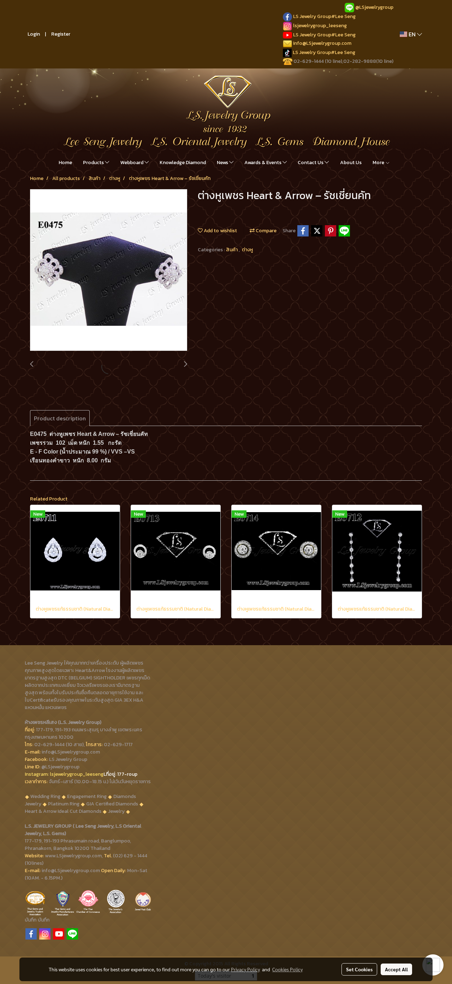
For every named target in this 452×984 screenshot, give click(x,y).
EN (412, 34)
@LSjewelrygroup (374, 7)
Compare (265, 230)
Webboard (132, 162)
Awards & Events (263, 162)
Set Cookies (359, 969)
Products (94, 162)
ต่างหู (247, 249)
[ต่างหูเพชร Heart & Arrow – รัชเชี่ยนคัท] (108, 270)
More (379, 162)
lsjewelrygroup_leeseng (320, 25)
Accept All (396, 969)
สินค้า (232, 249)
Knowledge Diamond (183, 162)
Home (65, 162)
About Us (351, 162)
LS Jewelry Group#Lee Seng (324, 16)
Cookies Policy (287, 969)
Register (60, 34)
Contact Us (311, 162)
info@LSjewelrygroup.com (322, 43)
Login (34, 34)
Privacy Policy (245, 969)
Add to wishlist (220, 230)
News (223, 162)
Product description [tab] (60, 418)
